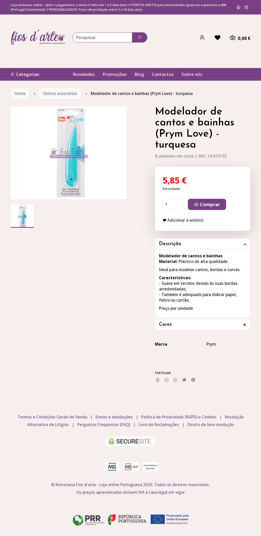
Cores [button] (165, 324)
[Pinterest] (193, 380)
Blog (139, 74)
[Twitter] (184, 380)
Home (20, 93)
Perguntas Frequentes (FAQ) (103, 424)
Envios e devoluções (114, 417)
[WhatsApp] (175, 380)
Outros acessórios (60, 93)
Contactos (163, 74)
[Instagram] (246, 7)
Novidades (84, 74)
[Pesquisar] (139, 37)
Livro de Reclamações (159, 424)
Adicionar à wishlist (185, 220)
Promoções (114, 74)
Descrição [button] (170, 244)
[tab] (202, 244)
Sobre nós (191, 74)
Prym (211, 344)
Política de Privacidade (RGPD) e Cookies (178, 417)
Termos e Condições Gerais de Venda (52, 417)
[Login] (202, 37)
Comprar (209, 204)
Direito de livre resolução (210, 424)
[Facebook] (238, 7)
